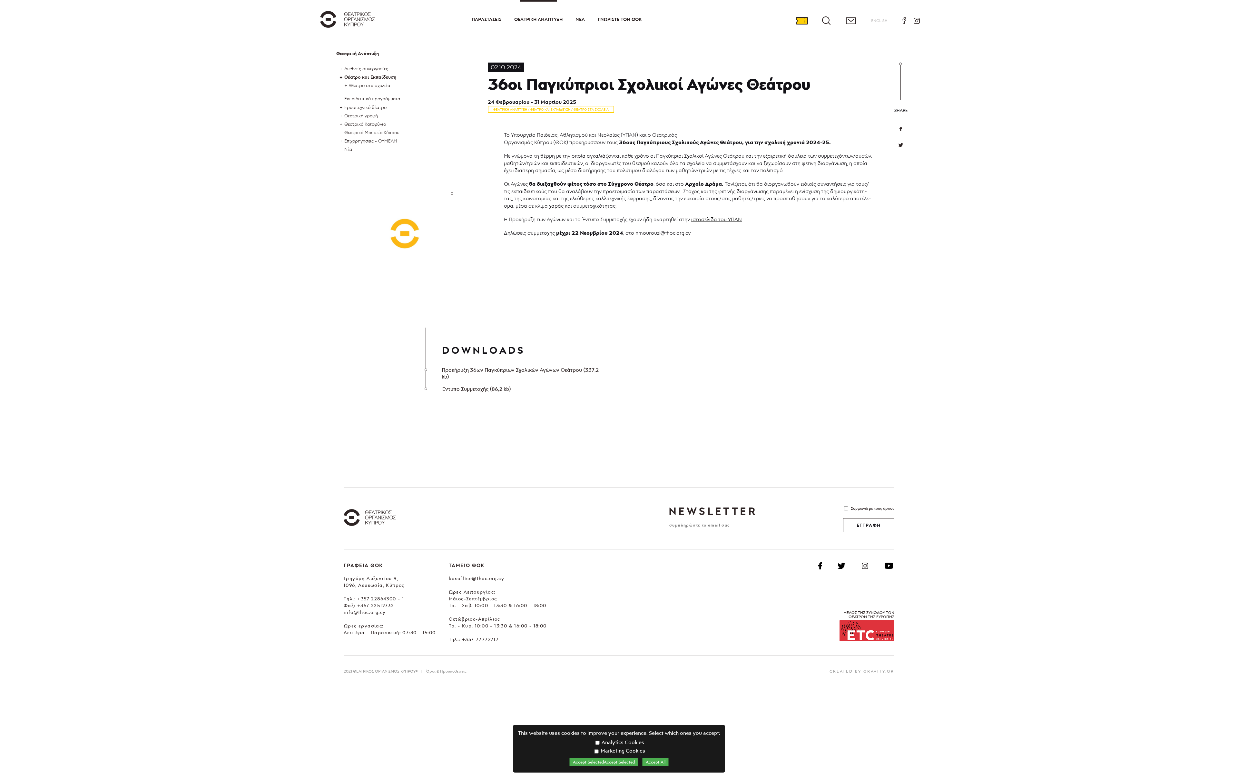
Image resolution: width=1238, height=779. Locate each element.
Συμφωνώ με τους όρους (872, 508)
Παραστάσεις (486, 19)
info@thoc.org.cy (365, 612)
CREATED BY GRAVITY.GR (862, 671)
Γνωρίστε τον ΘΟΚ (620, 19)
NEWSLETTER (713, 511)
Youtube (888, 565)
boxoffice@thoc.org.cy (476, 578)
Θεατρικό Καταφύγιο (365, 124)
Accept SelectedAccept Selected (604, 761)
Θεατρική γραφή (361, 115)
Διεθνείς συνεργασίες (366, 68)
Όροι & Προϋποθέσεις (446, 671)
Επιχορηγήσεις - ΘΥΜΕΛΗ (370, 140)
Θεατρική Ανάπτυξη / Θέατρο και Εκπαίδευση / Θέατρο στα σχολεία (551, 109)
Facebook (904, 20)
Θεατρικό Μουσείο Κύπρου (371, 132)
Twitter (901, 145)
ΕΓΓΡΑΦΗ (869, 525)
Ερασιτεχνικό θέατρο (365, 107)
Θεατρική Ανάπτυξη (538, 19)
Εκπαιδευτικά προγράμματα (372, 98)
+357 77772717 (480, 639)
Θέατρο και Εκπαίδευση (370, 77)
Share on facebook (901, 129)
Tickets (802, 20)
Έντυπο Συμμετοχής (476, 389)
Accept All (655, 761)
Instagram (916, 20)
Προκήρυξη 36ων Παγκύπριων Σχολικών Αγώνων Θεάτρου (520, 373)
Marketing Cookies (622, 750)
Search (826, 20)
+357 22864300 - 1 (380, 598)
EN (879, 20)
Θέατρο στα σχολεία (369, 85)
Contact (851, 20)
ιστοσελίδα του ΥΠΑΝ (716, 219)
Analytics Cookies (622, 742)
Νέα (580, 19)
